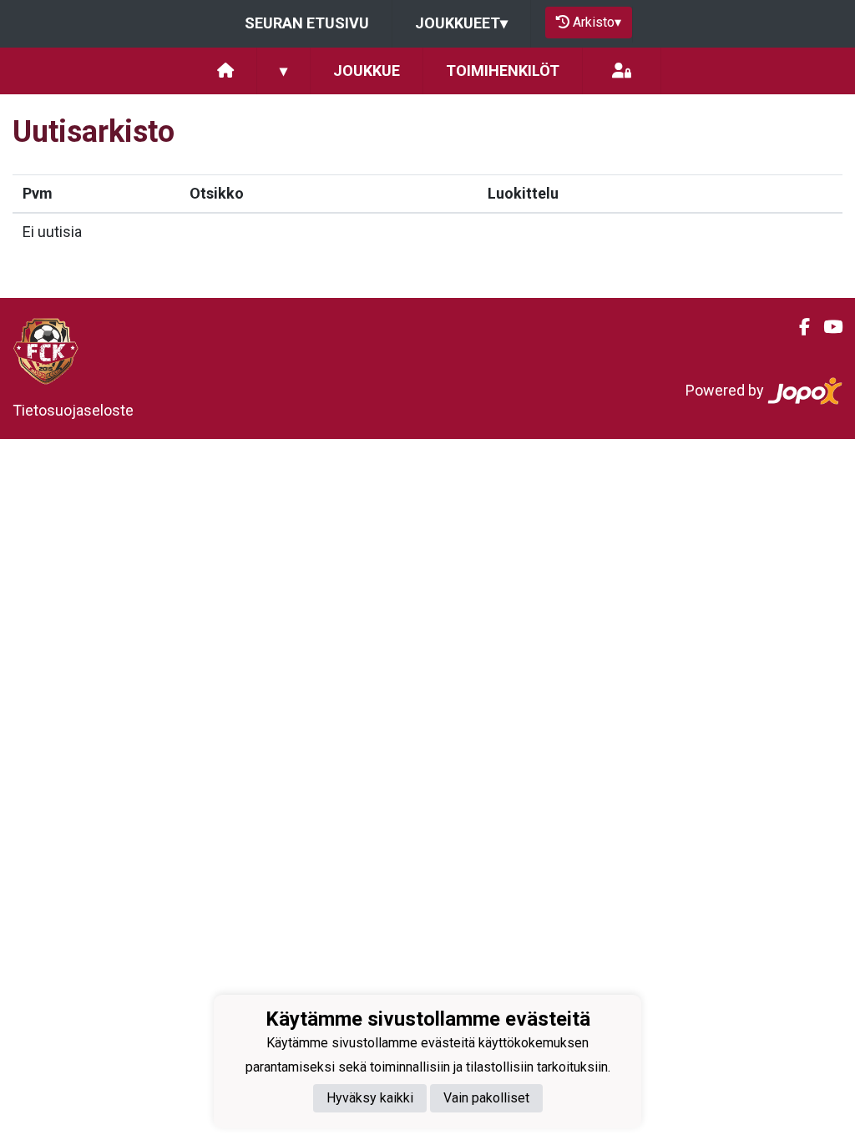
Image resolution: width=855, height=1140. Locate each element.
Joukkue (366, 70)
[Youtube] (826, 327)
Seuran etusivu (307, 23)
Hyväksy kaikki (369, 1098)
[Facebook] (798, 327)
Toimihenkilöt (502, 70)
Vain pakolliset (486, 1098)
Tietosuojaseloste (73, 410)
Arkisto (597, 22)
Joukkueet (461, 23)
